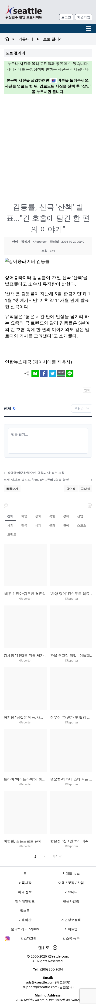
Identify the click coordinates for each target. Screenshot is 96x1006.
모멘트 (11, 534)
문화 (52, 525)
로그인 (66, 17)
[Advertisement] (48, 146)
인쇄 (87, 390)
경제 (66, 516)
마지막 (57, 856)
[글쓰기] (90, 505)
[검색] (6, 505)
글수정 (70, 489)
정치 (38, 516)
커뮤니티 (25, 38)
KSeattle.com (58, 956)
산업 (80, 516)
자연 (24, 516)
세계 (38, 525)
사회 (10, 525)
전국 (24, 525)
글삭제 (85, 489)
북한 (52, 516)
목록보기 (12, 489)
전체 (10, 516)
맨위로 (44, 947)
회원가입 (83, 17)
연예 (66, 525)
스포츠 (81, 525)
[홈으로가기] (23, 12)
